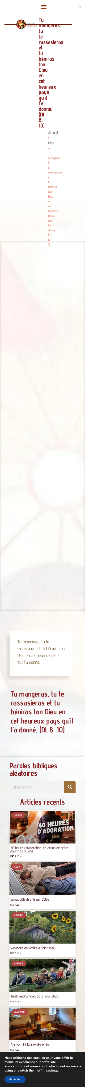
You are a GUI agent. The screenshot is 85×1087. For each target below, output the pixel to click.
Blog (51, 143)
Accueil (53, 132)
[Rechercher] (70, 787)
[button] (43, 6)
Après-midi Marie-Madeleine (30, 1044)
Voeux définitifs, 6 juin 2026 (29, 899)
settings (52, 1070)
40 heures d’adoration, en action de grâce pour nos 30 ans (39, 849)
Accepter (15, 1079)
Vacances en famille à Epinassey (32, 948)
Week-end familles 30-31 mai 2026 (34, 996)
